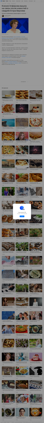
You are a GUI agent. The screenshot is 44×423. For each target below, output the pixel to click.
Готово (22, 216)
